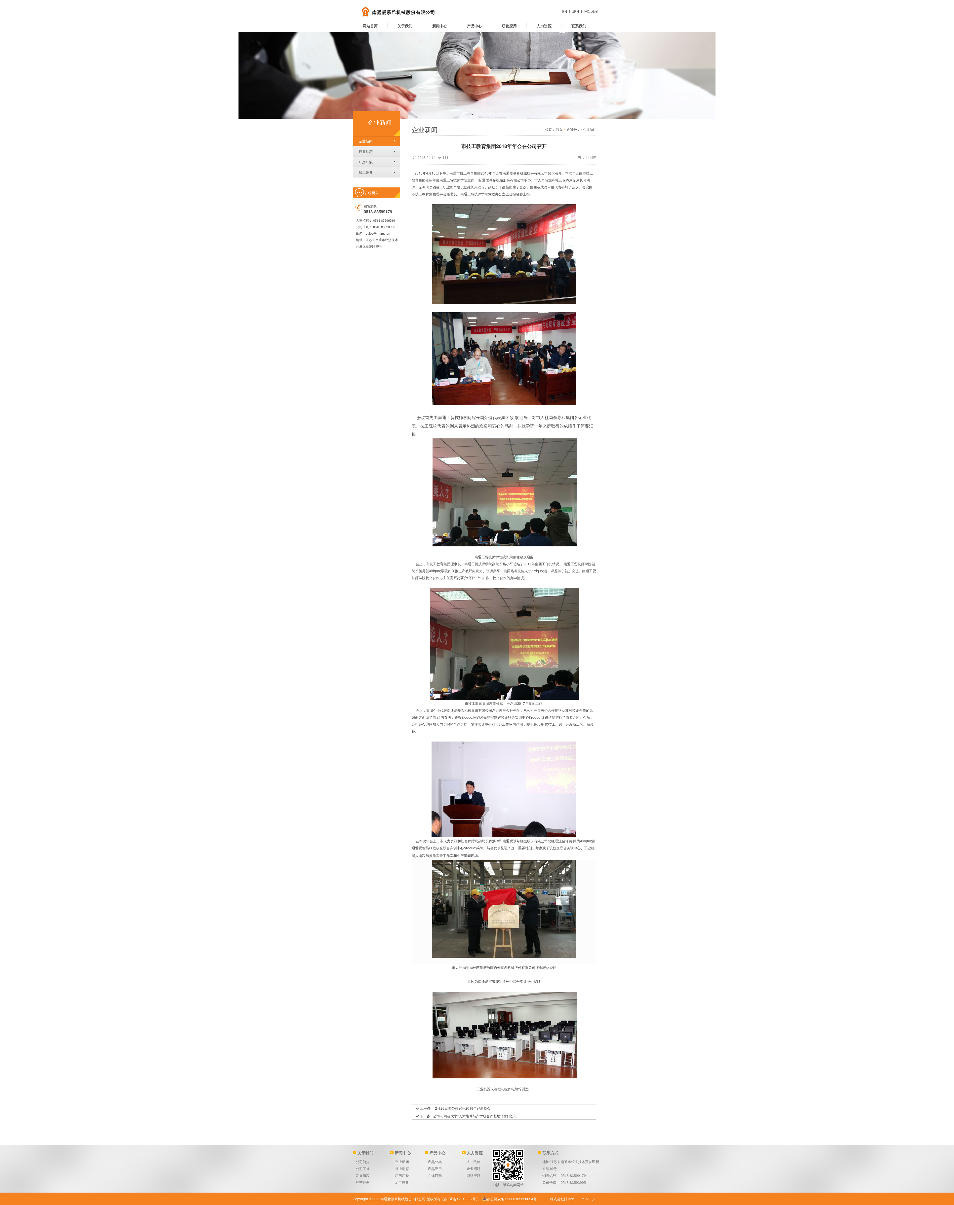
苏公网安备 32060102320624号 (512, 1198)
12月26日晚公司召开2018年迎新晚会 (462, 1108)
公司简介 (363, 1161)
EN (565, 11)
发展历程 (363, 1175)
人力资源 (544, 26)
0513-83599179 (573, 1175)
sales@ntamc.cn (378, 233)
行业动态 (366, 151)
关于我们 (405, 26)
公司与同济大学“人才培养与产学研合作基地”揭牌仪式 (474, 1115)
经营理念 (363, 1182)
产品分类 (435, 1161)
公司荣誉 (363, 1168)
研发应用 (509, 26)
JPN (576, 11)
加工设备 (366, 172)
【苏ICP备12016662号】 (459, 1198)
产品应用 (435, 1168)
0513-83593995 (384, 226)
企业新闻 (366, 141)
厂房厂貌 (366, 161)
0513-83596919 (384, 220)
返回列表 (586, 157)
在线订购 (435, 1175)
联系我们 (578, 26)
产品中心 (474, 26)
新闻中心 (439, 26)
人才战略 (473, 1161)
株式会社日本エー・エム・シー (574, 1198)
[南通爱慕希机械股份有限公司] (416, 10)
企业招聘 (473, 1168)
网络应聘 (473, 1175)
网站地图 (591, 11)
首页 (559, 129)
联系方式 (550, 1153)
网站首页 (370, 26)
